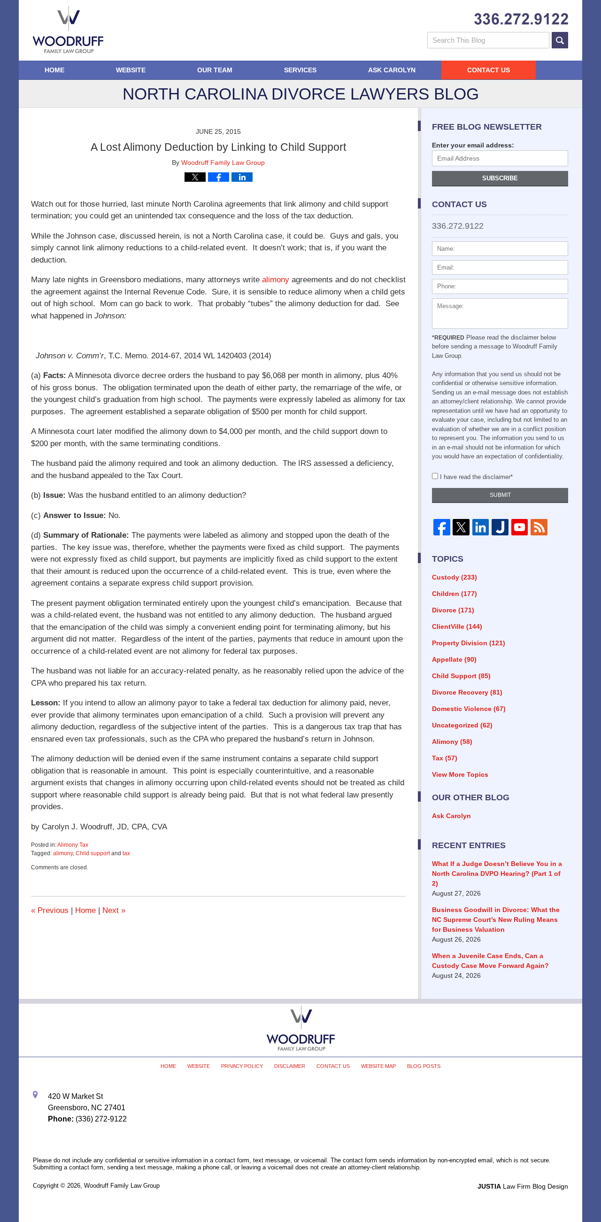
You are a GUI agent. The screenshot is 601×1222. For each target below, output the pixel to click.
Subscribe (500, 178)
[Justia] (499, 527)
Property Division (468, 643)
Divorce (453, 610)
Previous (50, 910)
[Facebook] (441, 527)
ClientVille (457, 626)
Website (131, 70)
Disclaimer (289, 1066)
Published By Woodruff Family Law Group (521, 19)
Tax (444, 758)
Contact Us (488, 70)
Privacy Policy (242, 1066)
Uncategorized (462, 725)
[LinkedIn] (480, 527)
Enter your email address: (473, 145)
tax (126, 853)
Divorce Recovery (467, 692)
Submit (500, 495)
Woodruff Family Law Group (122, 1185)
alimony (275, 279)
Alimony (452, 741)
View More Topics (460, 774)
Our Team (214, 70)
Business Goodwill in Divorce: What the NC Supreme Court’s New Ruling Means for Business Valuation (496, 919)
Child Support (461, 676)
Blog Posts (423, 1066)
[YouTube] (519, 527)
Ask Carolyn (392, 70)
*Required (448, 337)
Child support (93, 853)
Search (560, 40)
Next (113, 910)
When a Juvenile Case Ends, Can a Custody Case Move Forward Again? (490, 960)
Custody (454, 577)
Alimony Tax (72, 845)
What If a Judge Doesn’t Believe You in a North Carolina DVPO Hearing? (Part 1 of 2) (497, 873)
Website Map (378, 1066)
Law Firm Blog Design (523, 1186)
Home (54, 70)
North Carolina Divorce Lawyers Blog (68, 29)
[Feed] (538, 527)
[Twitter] (460, 527)
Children (454, 593)
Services (300, 70)
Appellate (454, 659)
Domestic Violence (469, 708)
